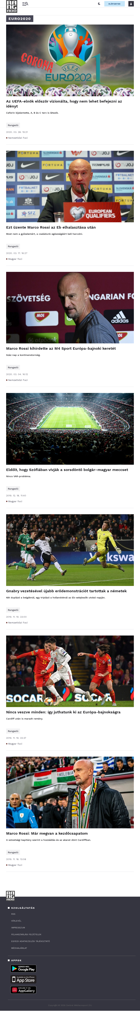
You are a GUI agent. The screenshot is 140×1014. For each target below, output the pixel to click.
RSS (13, 914)
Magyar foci (15, 259)
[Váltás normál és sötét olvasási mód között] (99, 4)
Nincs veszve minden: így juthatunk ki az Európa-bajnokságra (63, 712)
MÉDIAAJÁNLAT (19, 948)
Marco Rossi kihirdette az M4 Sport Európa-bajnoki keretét (61, 348)
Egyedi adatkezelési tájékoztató (30, 941)
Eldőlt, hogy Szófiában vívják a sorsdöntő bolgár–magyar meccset (67, 470)
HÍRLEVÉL (16, 921)
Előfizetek (115, 4)
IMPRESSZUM (18, 927)
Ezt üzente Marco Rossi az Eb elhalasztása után (51, 227)
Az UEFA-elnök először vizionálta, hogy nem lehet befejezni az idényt (64, 103)
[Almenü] (25, 4)
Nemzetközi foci (18, 137)
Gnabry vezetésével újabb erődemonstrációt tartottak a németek (66, 591)
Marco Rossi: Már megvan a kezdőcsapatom (47, 833)
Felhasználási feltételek (26, 934)
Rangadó (13, 125)
